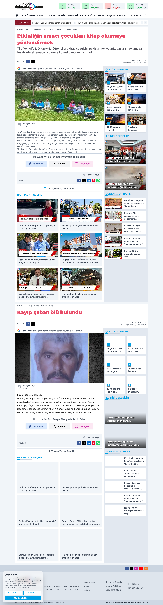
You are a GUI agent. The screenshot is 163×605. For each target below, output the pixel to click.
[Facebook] (127, 568)
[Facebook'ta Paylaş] (28, 61)
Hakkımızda (89, 582)
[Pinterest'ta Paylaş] (93, 180)
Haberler (20, 29)
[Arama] (146, 15)
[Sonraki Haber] (145, 22)
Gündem (30, 15)
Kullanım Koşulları (114, 582)
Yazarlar (122, 15)
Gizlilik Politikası (113, 586)
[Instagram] (136, 568)
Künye (86, 586)
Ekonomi (73, 15)
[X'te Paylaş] (33, 61)
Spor (83, 15)
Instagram (85, 163)
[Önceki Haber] (142, 22)
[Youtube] (141, 568)
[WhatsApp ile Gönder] (98, 180)
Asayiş (61, 15)
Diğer (101, 15)
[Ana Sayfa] (22, 15)
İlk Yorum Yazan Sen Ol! (61, 188)
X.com (61, 163)
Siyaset (50, 15)
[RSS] (146, 568)
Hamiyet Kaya (28, 124)
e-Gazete (136, 15)
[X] (131, 568)
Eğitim (28, 29)
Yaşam (111, 15)
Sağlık (92, 15)
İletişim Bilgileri (135, 588)
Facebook (38, 163)
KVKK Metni (134, 584)
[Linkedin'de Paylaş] (89, 180)
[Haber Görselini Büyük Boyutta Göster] (59, 96)
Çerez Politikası (113, 590)
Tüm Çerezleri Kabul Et (23, 598)
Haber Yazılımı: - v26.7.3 (126, 602)
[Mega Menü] (17, 15)
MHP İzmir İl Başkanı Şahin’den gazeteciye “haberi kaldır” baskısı (65, 23)
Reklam (86, 590)
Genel (40, 15)
